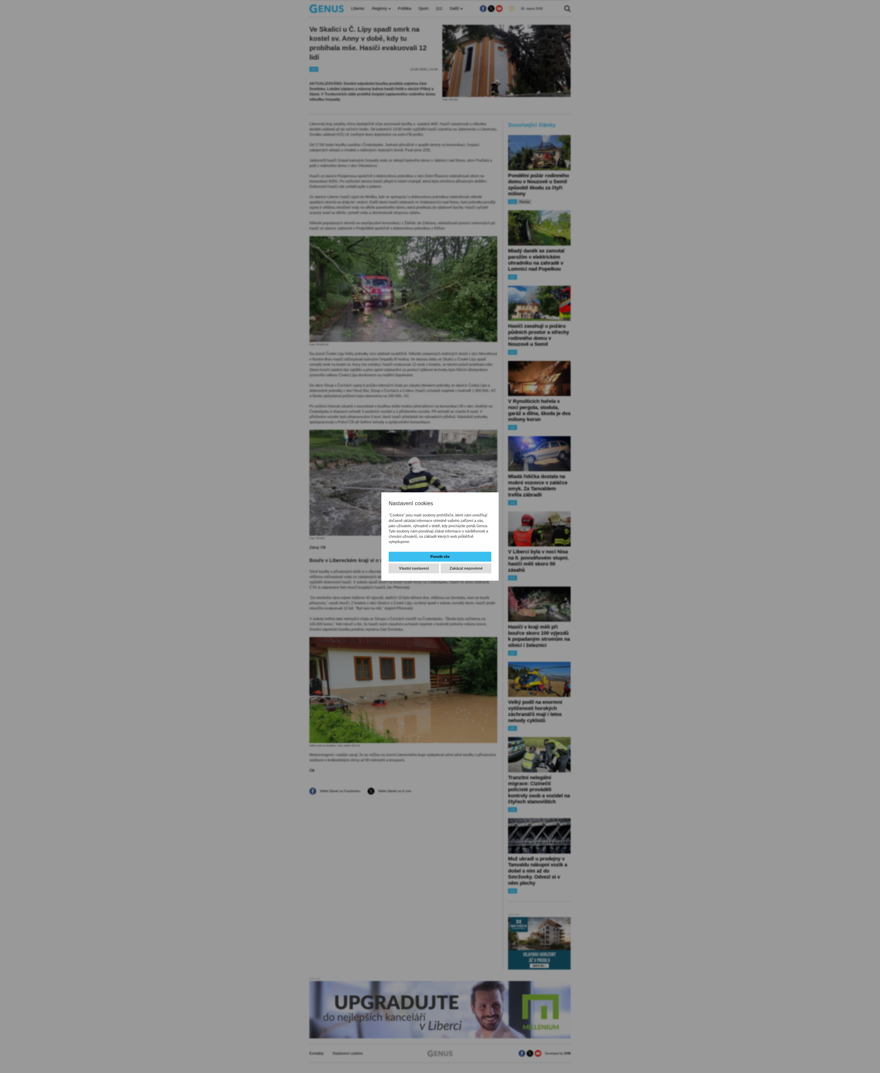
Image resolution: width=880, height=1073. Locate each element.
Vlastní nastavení (414, 568)
